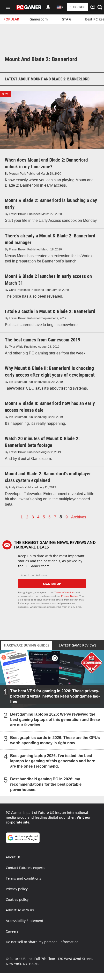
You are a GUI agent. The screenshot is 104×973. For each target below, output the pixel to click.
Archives (78, 517)
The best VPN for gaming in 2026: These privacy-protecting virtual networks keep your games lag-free (55, 696)
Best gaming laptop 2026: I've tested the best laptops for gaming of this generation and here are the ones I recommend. (52, 761)
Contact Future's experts (25, 867)
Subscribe (77, 7)
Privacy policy (17, 889)
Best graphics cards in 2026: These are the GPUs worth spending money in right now (55, 740)
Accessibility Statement (24, 920)
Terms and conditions (23, 878)
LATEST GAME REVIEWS (78, 645)
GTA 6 (66, 19)
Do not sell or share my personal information (42, 942)
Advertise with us (20, 910)
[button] (99, 7)
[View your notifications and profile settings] (48, 7)
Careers (12, 931)
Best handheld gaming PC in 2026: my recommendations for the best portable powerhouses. (46, 784)
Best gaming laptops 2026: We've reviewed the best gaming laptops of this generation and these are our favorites (55, 719)
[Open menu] (8, 7)
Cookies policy (17, 899)
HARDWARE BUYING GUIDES (26, 645)
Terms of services (64, 592)
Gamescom (39, 19)
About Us (13, 857)
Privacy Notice (69, 596)
